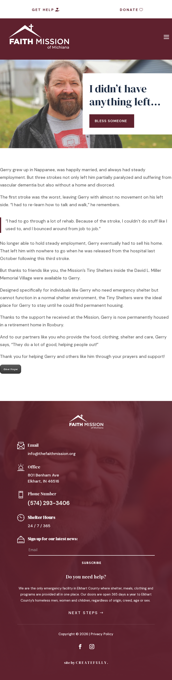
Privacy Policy (102, 634)
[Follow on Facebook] (80, 647)
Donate (129, 9)
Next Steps (83, 612)
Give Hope (10, 369)
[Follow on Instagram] (92, 647)
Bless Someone (111, 121)
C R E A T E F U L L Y (91, 662)
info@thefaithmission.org (52, 453)
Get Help (43, 9)
